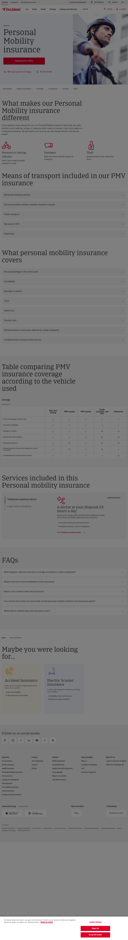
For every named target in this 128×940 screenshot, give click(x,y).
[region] (64, 928)
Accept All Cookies (95, 935)
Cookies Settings (95, 922)
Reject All (95, 928)
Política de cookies (47, 922)
